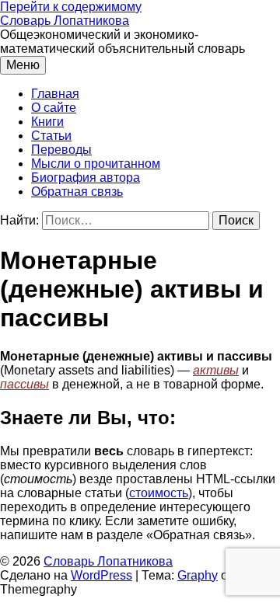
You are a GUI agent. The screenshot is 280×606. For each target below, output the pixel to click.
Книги (47, 121)
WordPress (101, 575)
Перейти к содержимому (71, 6)
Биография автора (85, 177)
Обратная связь (77, 191)
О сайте (53, 107)
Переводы (61, 149)
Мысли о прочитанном (95, 163)
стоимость (158, 493)
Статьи (51, 135)
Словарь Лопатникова (64, 20)
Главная (55, 93)
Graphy (197, 575)
